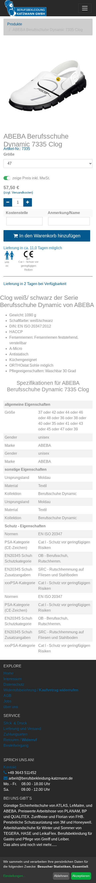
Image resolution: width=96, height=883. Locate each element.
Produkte (14, 24)
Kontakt (9, 767)
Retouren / (12, 740)
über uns (10, 707)
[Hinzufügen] (27, 202)
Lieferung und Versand (22, 729)
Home (8, 673)
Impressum (12, 679)
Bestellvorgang (15, 745)
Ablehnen (61, 876)
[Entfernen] (7, 202)
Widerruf (29, 740)
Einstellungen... (14, 876)
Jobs (7, 701)
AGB (7, 696)
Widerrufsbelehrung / (40, 690)
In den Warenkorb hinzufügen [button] (49, 235)
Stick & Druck (15, 723)
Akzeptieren (81, 876)
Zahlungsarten (15, 734)
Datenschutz (13, 684)
